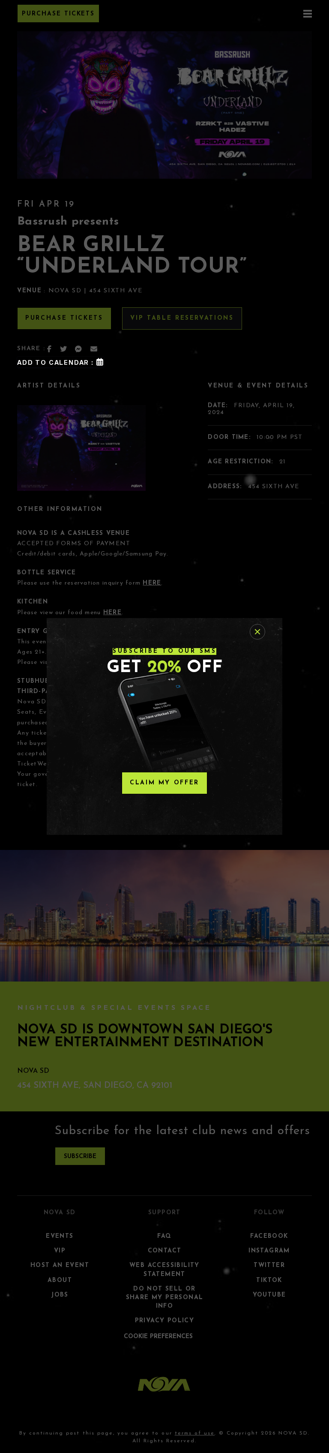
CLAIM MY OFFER (164, 783)
